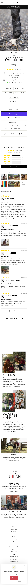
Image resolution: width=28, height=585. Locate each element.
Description (14, 122)
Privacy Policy (14, 559)
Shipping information (14, 128)
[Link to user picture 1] (5, 242)
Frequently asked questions (14, 521)
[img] (5, 196)
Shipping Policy (14, 561)
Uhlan (14, 2)
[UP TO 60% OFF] (14, 445)
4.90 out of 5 (18, 150)
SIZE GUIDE (14, 125)
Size (13, 86)
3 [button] (14, 311)
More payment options (14, 117)
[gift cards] (14, 475)
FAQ (14, 554)
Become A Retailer (14, 546)
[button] (11, 69)
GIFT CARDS (14, 491)
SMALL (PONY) (19, 88)
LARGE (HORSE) (19, 93)
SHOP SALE (14, 464)
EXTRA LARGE (14, 97)
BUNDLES (14, 531)
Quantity (14, 101)
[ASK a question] (14, 502)
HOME (14, 526)
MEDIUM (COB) (8, 93)
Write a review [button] (14, 167)
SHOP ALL (14, 529)
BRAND (14, 536)
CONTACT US (14, 539)
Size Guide (14, 551)
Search (14, 549)
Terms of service (14, 556)
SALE (14, 541)
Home (13, 55)
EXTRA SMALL (8, 88)
